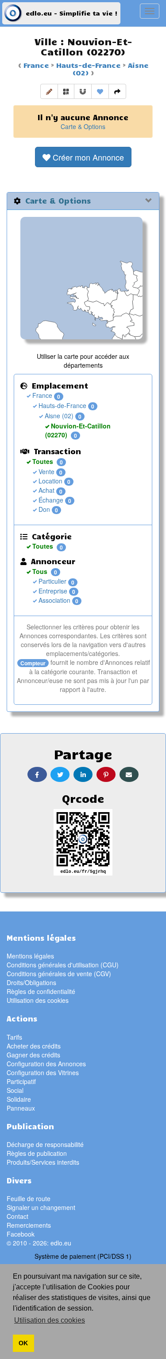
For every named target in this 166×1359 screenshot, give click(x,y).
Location (49, 480)
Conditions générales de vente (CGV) (59, 973)
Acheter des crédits (34, 1045)
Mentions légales (30, 955)
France (36, 64)
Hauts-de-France (87, 64)
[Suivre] (83, 91)
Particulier (51, 581)
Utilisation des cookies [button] (49, 1320)
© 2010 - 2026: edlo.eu (39, 1242)
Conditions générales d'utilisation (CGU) (63, 964)
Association (53, 600)
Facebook (21, 1233)
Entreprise (52, 590)
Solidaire (19, 1099)
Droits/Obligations (31, 982)
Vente (45, 471)
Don (43, 509)
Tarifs (14, 1037)
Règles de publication (37, 1153)
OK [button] (23, 1343)
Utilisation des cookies (38, 1000)
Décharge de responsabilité (45, 1144)
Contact (17, 1216)
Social (15, 1090)
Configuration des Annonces (46, 1063)
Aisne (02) (58, 415)
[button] (49, 91)
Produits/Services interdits (43, 1162)
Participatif (21, 1081)
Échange (50, 499)
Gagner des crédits (33, 1054)
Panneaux (21, 1108)
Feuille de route (28, 1198)
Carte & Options (83, 126)
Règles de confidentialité (41, 991)
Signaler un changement (41, 1207)
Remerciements (29, 1225)
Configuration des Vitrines (43, 1072)
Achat (45, 490)
